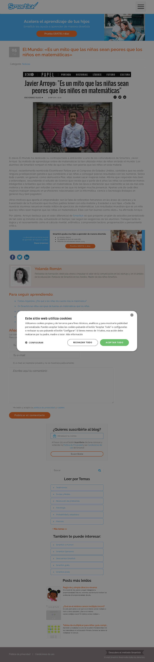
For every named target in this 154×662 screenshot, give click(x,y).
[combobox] (131, 314)
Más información (74, 334)
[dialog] (77, 331)
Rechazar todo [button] (82, 342)
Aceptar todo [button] (114, 342)
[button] (34, 342)
